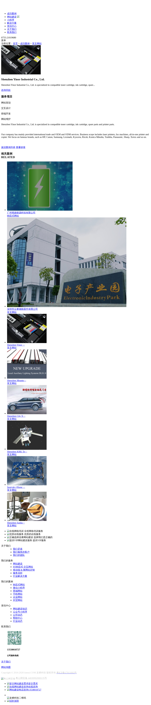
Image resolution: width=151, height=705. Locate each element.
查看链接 (20, 147)
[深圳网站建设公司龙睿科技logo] (20, 8)
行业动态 (17, 621)
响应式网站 (19, 584)
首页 (15, 43)
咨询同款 (6, 90)
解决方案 (12, 23)
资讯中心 (12, 26)
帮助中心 (17, 618)
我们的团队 (19, 555)
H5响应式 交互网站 (23, 567)
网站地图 (6, 667)
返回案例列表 (8, 147)
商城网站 (17, 591)
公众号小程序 (20, 612)
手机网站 (17, 594)
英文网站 (37, 43)
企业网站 (17, 597)
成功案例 (12, 13)
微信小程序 (19, 587)
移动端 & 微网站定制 (24, 570)
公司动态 (17, 615)
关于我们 (12, 29)
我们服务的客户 (21, 552)
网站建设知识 (20, 608)
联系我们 (12, 32)
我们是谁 (17, 549)
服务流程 (17, 573)
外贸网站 (17, 600)
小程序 (10, 20)
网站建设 (12, 16)
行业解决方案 (20, 576)
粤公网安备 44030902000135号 (31, 678)
